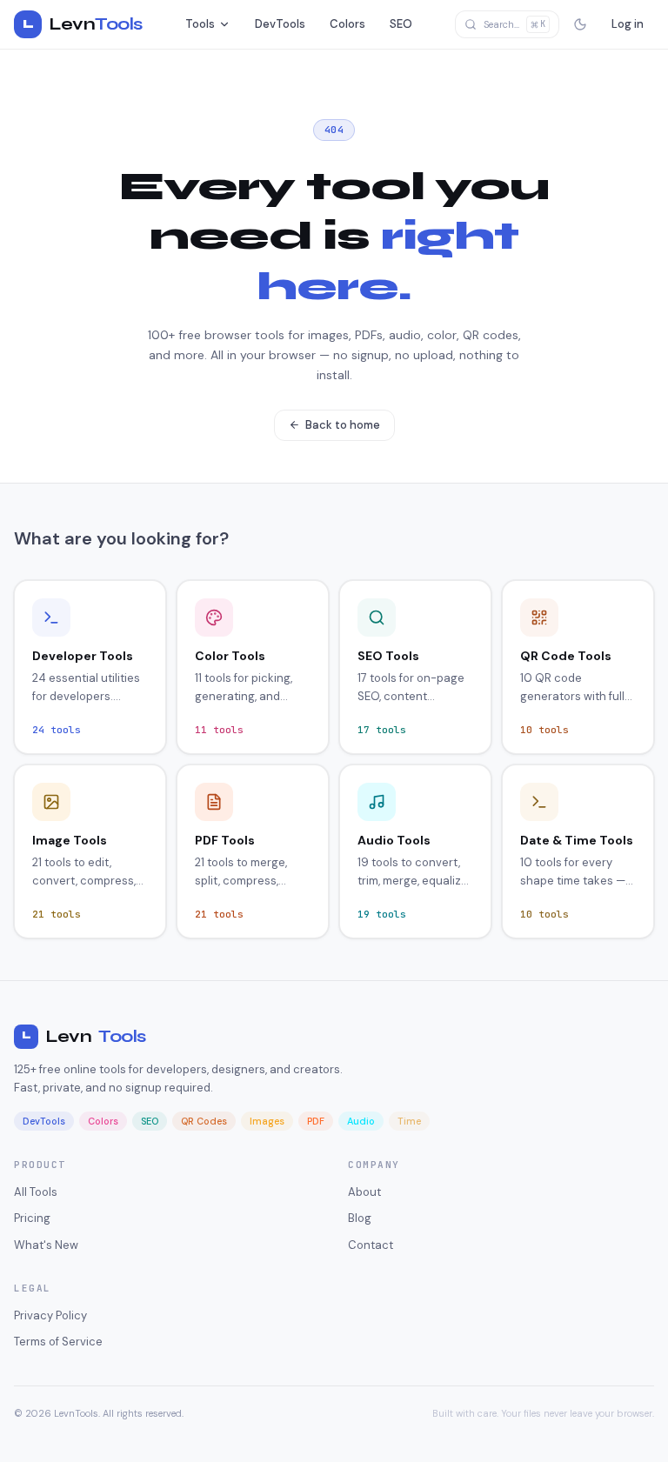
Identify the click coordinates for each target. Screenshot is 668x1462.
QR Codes (204, 1121)
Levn (84, 1036)
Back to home (342, 424)
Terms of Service (58, 1341)
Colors (347, 24)
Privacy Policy (50, 1315)
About (364, 1192)
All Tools (35, 1192)
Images (267, 1121)
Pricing (32, 1218)
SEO (401, 24)
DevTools (280, 24)
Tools (200, 24)
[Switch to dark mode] (580, 24)
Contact (370, 1245)
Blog (359, 1218)
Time (409, 1121)
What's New (46, 1245)
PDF (315, 1121)
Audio (361, 1121)
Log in (627, 24)
